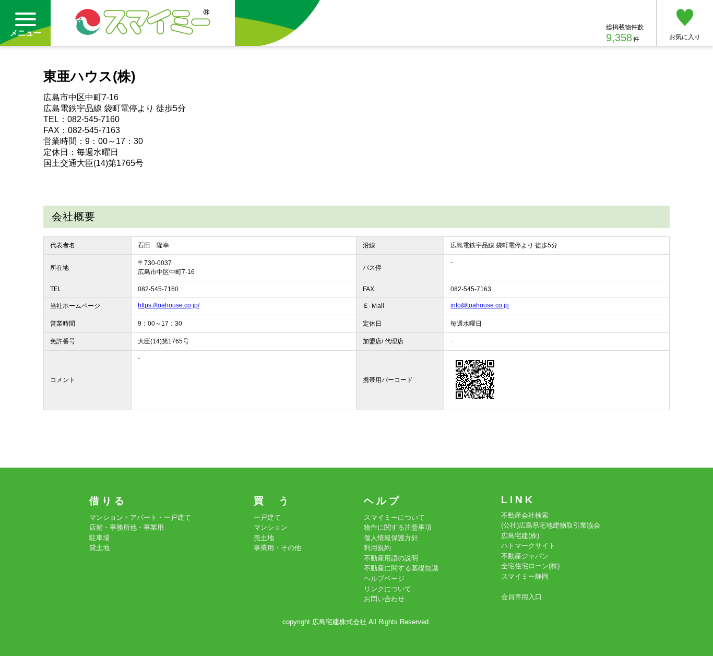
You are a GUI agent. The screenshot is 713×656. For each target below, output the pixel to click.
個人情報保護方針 (391, 538)
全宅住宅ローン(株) (530, 566)
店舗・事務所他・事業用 (126, 527)
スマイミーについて (394, 517)
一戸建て (267, 517)
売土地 (264, 538)
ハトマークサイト (528, 546)
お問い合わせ (384, 599)
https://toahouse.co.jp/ (168, 305)
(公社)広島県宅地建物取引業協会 (550, 525)
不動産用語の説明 (391, 558)
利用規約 (377, 548)
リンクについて (387, 589)
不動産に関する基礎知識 (401, 568)
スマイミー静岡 (525, 576)
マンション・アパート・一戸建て (140, 517)
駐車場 (99, 538)
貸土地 (99, 548)
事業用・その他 (277, 548)
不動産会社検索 (525, 515)
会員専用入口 (521, 597)
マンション (271, 527)
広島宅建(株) (520, 536)
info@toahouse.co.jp (479, 305)
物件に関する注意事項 (398, 527)
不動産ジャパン (525, 556)
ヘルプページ (384, 578)
